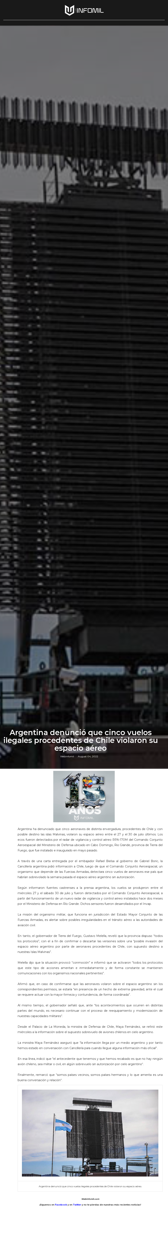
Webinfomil (67, 756)
